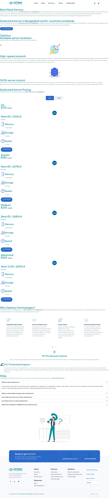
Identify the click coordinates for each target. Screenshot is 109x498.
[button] (2, 329)
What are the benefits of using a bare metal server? (18, 393)
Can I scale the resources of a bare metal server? (17, 397)
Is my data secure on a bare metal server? (15, 401)
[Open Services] (55, 3)
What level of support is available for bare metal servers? (19, 404)
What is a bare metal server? (11, 382)
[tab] (50, 98)
